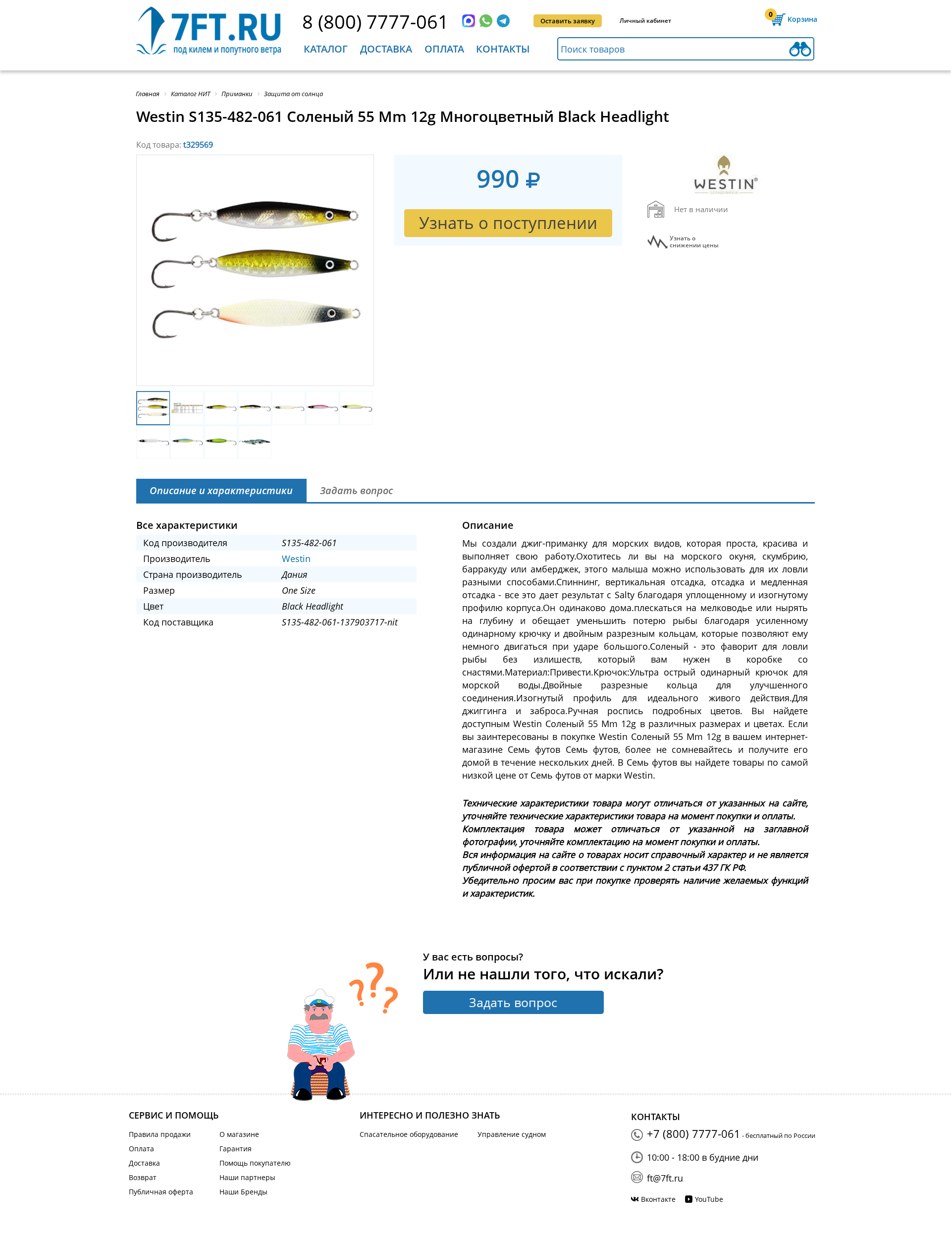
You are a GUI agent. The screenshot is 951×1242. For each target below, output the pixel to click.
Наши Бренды (243, 1191)
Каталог (326, 49)
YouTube (709, 1199)
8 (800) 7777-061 (375, 21)
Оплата (444, 49)
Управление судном (511, 1134)
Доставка (386, 49)
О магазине (239, 1134)
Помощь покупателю (255, 1163)
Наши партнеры (247, 1177)
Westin (296, 559)
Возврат (143, 1177)
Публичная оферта (161, 1191)
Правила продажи (160, 1134)
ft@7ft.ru (665, 1178)
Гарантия (235, 1148)
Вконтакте (658, 1199)
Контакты (503, 49)
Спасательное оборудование (409, 1134)
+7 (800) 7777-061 (693, 1133)
